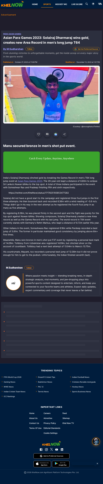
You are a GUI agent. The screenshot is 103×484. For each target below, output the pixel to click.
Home (31, 413)
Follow (29, 49)
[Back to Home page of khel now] (12, 4)
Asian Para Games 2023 (30, 181)
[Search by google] (87, 4)
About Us (33, 418)
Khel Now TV (68, 423)
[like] (38, 134)
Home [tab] (35, 4)
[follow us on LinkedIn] (62, 449)
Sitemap (66, 418)
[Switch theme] (93, 4)
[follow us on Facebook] (41, 449)
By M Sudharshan (13, 49)
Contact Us (34, 423)
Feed (64, 413)
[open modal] (96, 441)
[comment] (47, 134)
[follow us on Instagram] (46, 449)
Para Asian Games (12, 34)
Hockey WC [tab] (61, 4)
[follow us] (56, 134)
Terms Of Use (35, 428)
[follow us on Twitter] (51, 449)
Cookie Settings (51, 433)
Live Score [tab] (77, 4)
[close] (97, 463)
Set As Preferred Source (88, 49)
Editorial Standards (52, 428)
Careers (47, 413)
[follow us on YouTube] (56, 449)
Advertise (48, 418)
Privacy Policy (50, 423)
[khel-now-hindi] (100, 4)
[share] (64, 134)
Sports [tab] (47, 4)
